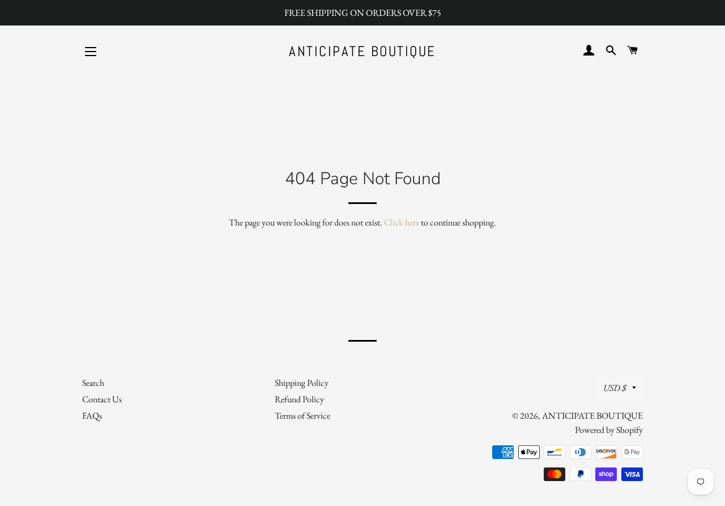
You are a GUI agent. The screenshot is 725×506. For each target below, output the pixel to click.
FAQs (92, 416)
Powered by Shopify (609, 430)
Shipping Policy (302, 383)
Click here (401, 222)
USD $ (614, 388)
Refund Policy (299, 399)
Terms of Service (302, 416)
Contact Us (102, 399)
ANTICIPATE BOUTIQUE (362, 51)
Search (93, 383)
